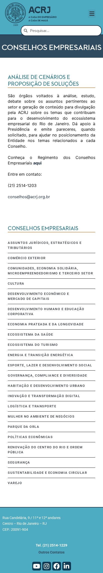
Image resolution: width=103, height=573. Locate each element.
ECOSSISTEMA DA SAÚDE (30, 334)
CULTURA (16, 283)
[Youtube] (36, 566)
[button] (92, 13)
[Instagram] (46, 566)
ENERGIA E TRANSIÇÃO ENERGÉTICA (40, 355)
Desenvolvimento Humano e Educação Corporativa (46, 311)
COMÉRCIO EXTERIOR (27, 258)
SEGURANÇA (19, 462)
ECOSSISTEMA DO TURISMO (33, 345)
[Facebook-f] (56, 566)
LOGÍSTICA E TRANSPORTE (32, 406)
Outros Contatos (51, 552)
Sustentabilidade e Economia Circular (47, 473)
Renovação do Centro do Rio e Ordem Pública (45, 449)
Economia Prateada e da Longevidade (46, 324)
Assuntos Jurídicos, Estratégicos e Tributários (45, 245)
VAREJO (15, 483)
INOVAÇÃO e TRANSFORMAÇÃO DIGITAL (44, 396)
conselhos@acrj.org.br (29, 196)
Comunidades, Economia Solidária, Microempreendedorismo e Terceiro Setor (50, 270)
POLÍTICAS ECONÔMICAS (30, 437)
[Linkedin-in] (66, 566)
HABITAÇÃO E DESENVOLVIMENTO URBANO (46, 386)
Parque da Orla (23, 427)
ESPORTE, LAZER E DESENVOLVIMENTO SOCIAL (50, 365)
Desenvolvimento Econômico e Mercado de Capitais (38, 296)
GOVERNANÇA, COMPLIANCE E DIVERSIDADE (47, 375)
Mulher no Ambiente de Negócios (41, 416)
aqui (37, 162)
